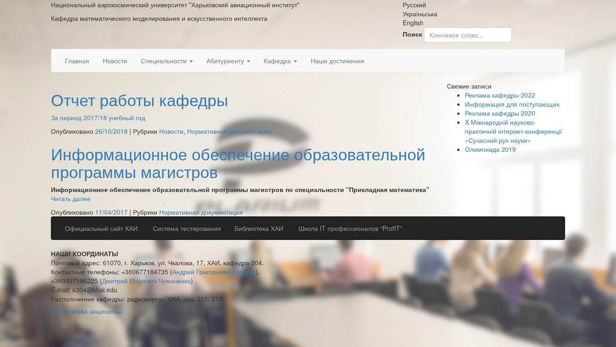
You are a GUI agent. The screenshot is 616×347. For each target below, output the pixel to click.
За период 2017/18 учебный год (98, 117)
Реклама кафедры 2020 (500, 112)
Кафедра (278, 60)
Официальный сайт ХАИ (101, 228)
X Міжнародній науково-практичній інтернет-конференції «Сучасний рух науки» (513, 131)
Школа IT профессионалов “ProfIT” (349, 228)
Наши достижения (337, 60)
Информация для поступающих (512, 103)
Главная (77, 60)
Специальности (164, 60)
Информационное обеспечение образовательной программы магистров (238, 162)
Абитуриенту (226, 60)
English (413, 22)
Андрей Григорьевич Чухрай (214, 271)
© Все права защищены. (87, 310)
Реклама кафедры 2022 (500, 94)
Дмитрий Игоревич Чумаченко (146, 280)
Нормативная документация (229, 131)
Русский (414, 4)
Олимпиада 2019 (490, 149)
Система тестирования (186, 228)
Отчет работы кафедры (139, 99)
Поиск (412, 33)
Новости (115, 60)
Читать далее (71, 198)
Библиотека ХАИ (258, 228)
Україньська (420, 13)
